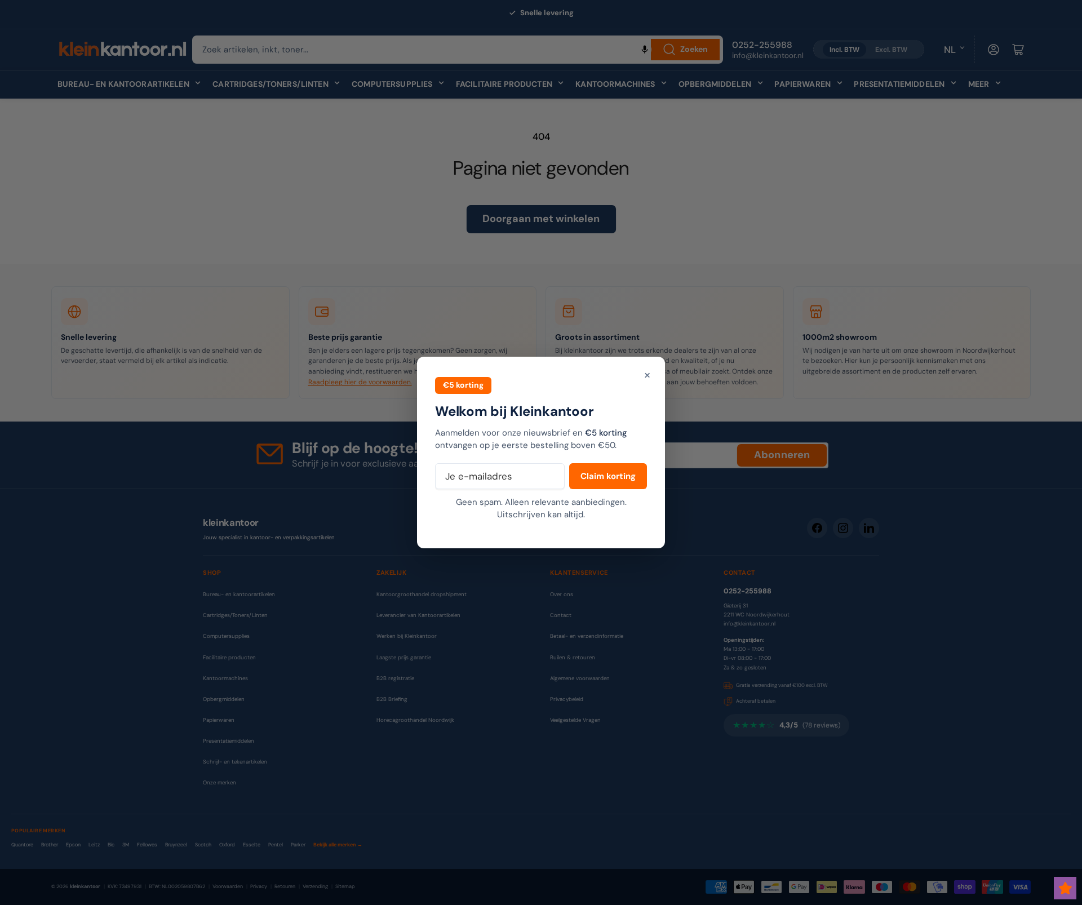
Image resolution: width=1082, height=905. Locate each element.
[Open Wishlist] (1065, 888)
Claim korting (608, 476)
